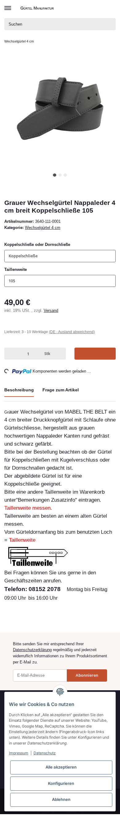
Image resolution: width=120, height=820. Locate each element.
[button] (101, 8)
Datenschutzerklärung (32, 649)
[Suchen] (110, 24)
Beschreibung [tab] (19, 389)
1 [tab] (54, 175)
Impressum (18, 753)
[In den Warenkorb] (95, 354)
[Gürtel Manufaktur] (38, 8)
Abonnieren (87, 675)
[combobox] (60, 256)
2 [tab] (60, 175)
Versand (51, 310)
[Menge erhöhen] (60, 354)
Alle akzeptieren (61, 767)
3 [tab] (65, 175)
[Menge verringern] (10, 354)
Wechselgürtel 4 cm (42, 227)
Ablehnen (61, 799)
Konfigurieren (61, 783)
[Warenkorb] (111, 8)
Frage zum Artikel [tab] (60, 389)
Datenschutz (45, 753)
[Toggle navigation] (7, 5)
